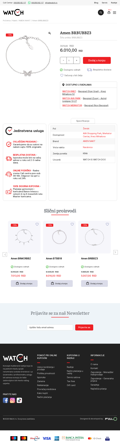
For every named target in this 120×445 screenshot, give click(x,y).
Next (115, 252)
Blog (96, 3)
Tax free (71, 381)
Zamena (41, 381)
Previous (5, 254)
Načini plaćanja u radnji (75, 372)
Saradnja (95, 385)
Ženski (86, 128)
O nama (94, 364)
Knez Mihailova (98, 136)
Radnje (114, 3)
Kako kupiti (42, 393)
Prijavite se (84, 327)
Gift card (71, 385)
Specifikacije (82, 121)
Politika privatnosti (46, 373)
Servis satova (73, 377)
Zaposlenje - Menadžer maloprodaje (102, 373)
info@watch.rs (51, 3)
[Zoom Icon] (50, 33)
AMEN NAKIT (25, 20)
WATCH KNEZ (69, 91)
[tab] (83, 121)
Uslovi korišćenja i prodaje (45, 368)
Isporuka (41, 377)
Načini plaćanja (44, 397)
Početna (7, 20)
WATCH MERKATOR (72, 105)
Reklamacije (43, 385)
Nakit (14, 20)
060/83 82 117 (20, 3)
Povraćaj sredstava (46, 389)
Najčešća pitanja (99, 389)
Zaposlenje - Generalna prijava (102, 379)
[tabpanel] (24, 256)
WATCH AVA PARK (71, 98)
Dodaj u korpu (96, 60)
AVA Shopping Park (92, 133)
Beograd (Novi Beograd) (96, 105)
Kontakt (94, 368)
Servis (104, 3)
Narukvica (87, 147)
